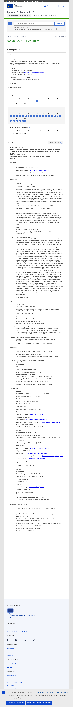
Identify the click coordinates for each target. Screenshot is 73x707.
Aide (8, 628)
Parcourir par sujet (49, 29)
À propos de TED (11, 664)
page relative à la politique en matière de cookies (52, 692)
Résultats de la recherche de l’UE (16, 682)
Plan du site (10, 667)
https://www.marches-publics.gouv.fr (36, 453)
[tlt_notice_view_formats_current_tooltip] (61, 143)
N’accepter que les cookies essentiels (39, 702)
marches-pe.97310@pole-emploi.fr (34, 72)
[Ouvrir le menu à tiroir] (9, 48)
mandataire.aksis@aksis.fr (36, 487)
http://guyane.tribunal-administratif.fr (36, 419)
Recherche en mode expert (34, 29)
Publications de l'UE (12, 689)
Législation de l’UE (12, 675)
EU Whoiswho (10, 685)
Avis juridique (10, 648)
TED (8, 36)
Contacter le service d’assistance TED (17, 631)
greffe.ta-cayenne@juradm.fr (37, 414)
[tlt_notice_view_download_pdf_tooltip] (11, 115)
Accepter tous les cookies (16, 702)
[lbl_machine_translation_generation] (30, 128)
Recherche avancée (20, 29)
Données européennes (13, 679)
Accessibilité (10, 655)
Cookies (9, 652)
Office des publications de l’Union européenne (21, 615)
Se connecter (51, 6)
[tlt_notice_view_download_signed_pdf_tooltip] (37, 100)
